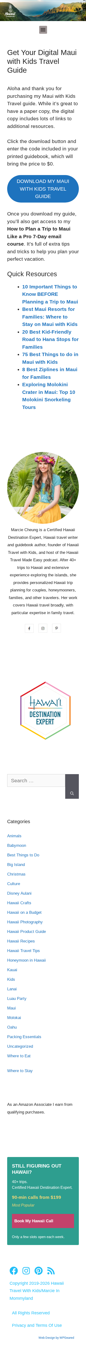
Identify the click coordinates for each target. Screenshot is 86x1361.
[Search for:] (36, 783)
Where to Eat (19, 1056)
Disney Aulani (19, 893)
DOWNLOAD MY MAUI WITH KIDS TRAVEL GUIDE (43, 188)
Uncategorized (20, 1046)
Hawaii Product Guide (26, 931)
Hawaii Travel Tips (23, 950)
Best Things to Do (23, 855)
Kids (11, 979)
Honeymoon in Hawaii (26, 960)
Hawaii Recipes (21, 941)
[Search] (72, 786)
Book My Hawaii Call (33, 1221)
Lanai (12, 989)
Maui (11, 1008)
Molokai (14, 1017)
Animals (14, 836)
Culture (13, 884)
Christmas (16, 874)
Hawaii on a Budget (24, 912)
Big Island (16, 864)
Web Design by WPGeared (56, 1337)
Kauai (12, 970)
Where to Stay (20, 1071)
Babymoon (16, 845)
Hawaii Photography (25, 922)
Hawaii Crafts (19, 903)
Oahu (12, 1027)
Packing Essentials (24, 1037)
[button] (43, 30)
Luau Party (17, 998)
